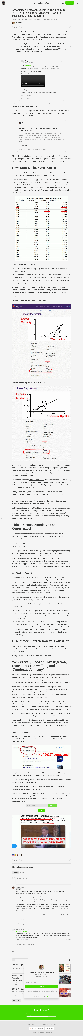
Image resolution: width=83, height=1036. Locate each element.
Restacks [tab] (22, 872)
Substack (33, 1032)
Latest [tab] (18, 960)
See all (15, 1000)
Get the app (49, 1028)
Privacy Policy (53, 991)
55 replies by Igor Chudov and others (26, 924)
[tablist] (19, 872)
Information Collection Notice (41, 991)
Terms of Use (49, 990)
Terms (45, 1024)
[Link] (9, 167)
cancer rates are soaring (39, 709)
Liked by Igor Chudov (22, 931)
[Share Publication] (63, 3)
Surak (17, 887)
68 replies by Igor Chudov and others (26, 944)
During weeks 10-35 (36, 480)
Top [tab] (14, 960)
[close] (57, 965)
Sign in (78, 3)
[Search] (59, 3)
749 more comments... (18, 952)
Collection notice (51, 1024)
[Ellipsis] (70, 887)
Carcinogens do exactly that (50, 613)
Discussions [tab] (24, 960)
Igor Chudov (19, 22)
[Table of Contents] (2, 518)
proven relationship (53, 180)
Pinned (18, 889)
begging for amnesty (29, 782)
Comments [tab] (16, 872)
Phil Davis (18, 929)
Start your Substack (37, 1028)
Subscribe (70, 3)
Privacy (40, 1024)
